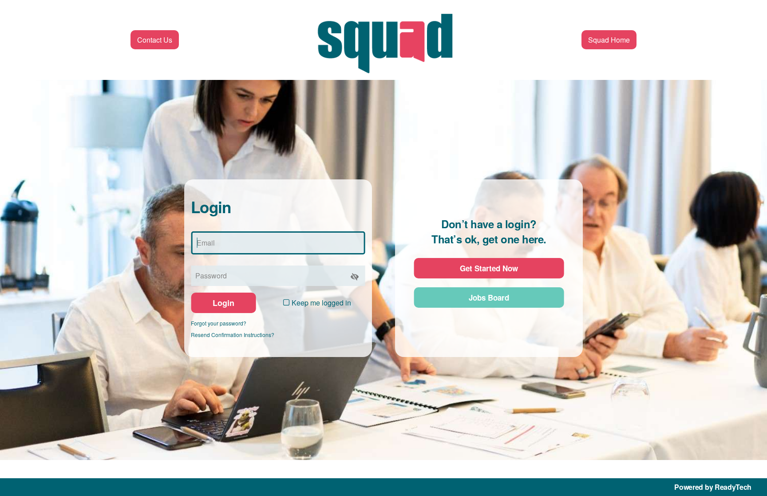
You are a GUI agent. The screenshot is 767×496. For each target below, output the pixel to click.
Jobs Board (489, 297)
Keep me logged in (321, 303)
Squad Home (609, 40)
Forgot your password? (218, 323)
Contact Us (154, 40)
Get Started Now (489, 268)
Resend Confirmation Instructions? (232, 334)
